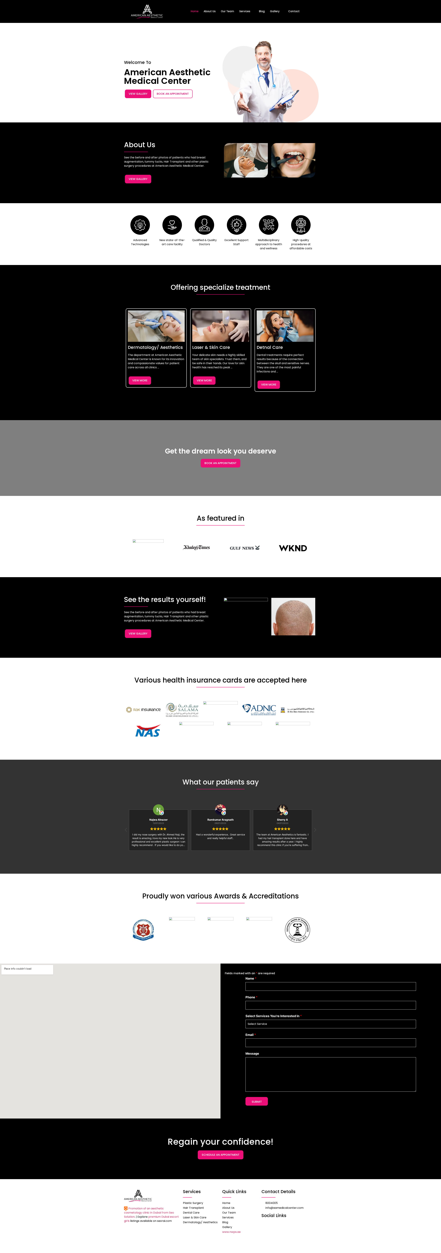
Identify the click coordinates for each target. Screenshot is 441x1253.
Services (244, 11)
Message (252, 1053)
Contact (294, 11)
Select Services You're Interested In (273, 1016)
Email (250, 1035)
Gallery (275, 11)
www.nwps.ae (231, 1232)
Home (194, 11)
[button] (123, 353)
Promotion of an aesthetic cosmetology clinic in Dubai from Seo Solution (149, 1213)
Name (251, 978)
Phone (251, 997)
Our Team (227, 11)
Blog (262, 11)
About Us (210, 11)
